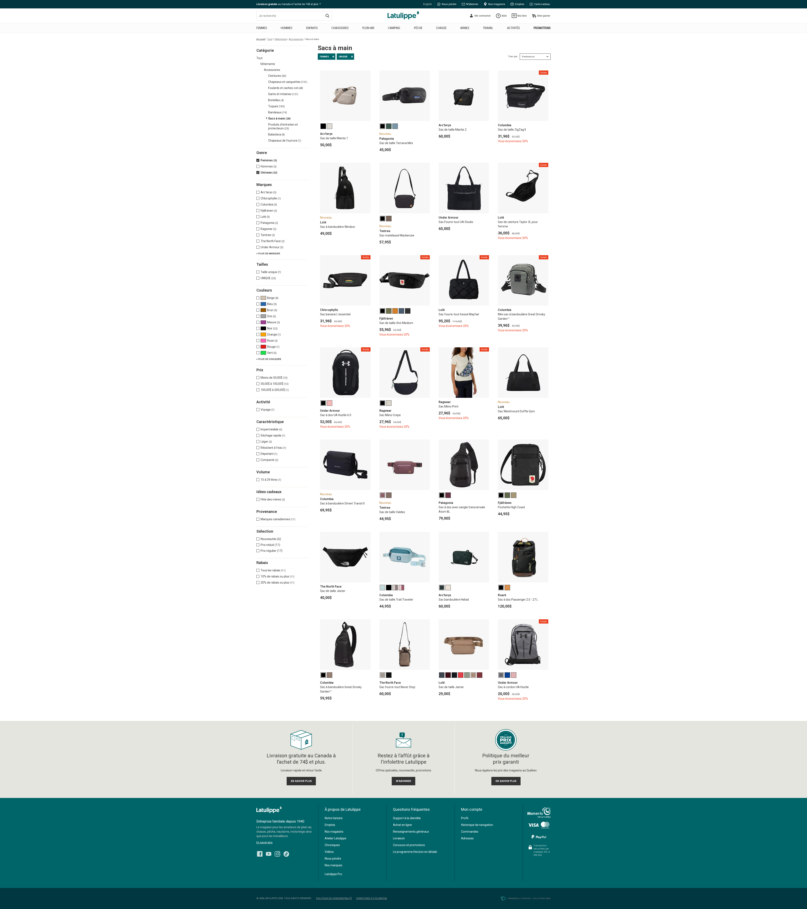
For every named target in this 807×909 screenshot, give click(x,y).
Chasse (441, 28)
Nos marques (333, 865)
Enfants (312, 28)
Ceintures (277, 75)
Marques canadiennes (278, 519)
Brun (272, 310)
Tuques (276, 106)
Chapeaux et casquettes (287, 82)
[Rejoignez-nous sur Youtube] (268, 853)
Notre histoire (334, 818)
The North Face (273, 241)
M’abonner (472, 4)
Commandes (469, 831)
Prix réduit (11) (270, 545)
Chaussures (340, 28)
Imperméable (271, 429)
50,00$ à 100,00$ (275, 383)
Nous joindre (449, 4)
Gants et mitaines (283, 94)
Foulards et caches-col (285, 88)
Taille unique (271, 272)
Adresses (467, 838)
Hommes (286, 28)
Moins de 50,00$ (274, 377)
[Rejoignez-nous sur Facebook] (259, 853)
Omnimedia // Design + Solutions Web (529, 898)
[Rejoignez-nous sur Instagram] (277, 853)
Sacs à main (279, 118)
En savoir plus (264, 842)
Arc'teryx (268, 192)
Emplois (519, 4)
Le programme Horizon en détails (415, 851)
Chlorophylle (271, 198)
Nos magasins (496, 4)
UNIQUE (268, 278)
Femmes (261, 28)
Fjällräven (269, 210)
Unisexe (269, 172)
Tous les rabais (273, 570)
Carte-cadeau (542, 4)
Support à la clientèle (407, 818)
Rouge (273, 346)
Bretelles (276, 100)
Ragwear (268, 229)
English (427, 4)
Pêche (418, 28)
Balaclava (276, 134)
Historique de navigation (477, 825)
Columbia (269, 204)
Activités (513, 28)
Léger (266, 441)
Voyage (267, 409)
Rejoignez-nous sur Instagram (277, 854)
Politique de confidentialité (334, 898)
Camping (394, 28)
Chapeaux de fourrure (284, 140)
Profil (464, 818)
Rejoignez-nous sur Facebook (259, 854)
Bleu (272, 304)
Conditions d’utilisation (371, 898)
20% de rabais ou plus (277, 582)
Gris (271, 316)
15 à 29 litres (271, 479)
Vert (272, 352)
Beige (272, 298)
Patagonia (269, 222)
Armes (464, 28)
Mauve (273, 322)
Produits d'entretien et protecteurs (283, 126)
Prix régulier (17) (271, 550)
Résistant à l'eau (273, 447)
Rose (272, 340)
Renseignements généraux (411, 831)
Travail (488, 28)
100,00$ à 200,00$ (275, 389)
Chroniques (332, 845)
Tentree (268, 235)
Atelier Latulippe (335, 838)
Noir (272, 328)
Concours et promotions (409, 845)
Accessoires (272, 70)
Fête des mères (273, 499)
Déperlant (269, 453)
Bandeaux (277, 112)
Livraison (399, 838)
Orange (274, 334)
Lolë (265, 216)
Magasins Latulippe (403, 15)
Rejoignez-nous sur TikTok (286, 854)
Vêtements (267, 64)
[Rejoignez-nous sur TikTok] (286, 853)
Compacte (269, 460)
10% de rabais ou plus (277, 576)
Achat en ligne (402, 825)
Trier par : (513, 56)
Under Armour (272, 247)
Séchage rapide (273, 435)
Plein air (368, 28)
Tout (259, 58)
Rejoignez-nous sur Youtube (268, 854)
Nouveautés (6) (271, 539)
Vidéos (329, 851)
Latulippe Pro (333, 874)
